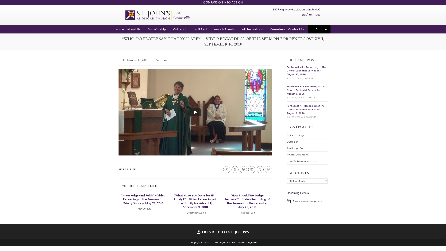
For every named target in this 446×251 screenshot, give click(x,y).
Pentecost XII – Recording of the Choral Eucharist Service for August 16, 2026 (306, 71)
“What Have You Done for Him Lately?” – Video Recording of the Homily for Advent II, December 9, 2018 (195, 201)
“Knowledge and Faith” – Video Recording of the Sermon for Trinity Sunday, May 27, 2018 (143, 199)
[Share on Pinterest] (243, 169)
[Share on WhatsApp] (268, 169)
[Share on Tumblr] (260, 169)
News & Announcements (302, 161)
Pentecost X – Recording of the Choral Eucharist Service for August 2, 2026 (306, 109)
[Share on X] (226, 169)
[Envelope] (318, 21)
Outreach (292, 141)
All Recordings (295, 135)
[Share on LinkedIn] (251, 169)
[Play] (195, 112)
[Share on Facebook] (235, 169)
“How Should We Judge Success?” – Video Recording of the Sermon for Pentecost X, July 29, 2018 (247, 201)
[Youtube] (311, 21)
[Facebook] (304, 21)
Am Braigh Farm (296, 148)
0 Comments (311, 78)
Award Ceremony (297, 154)
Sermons (161, 60)
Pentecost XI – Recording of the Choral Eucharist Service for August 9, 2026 (306, 90)
